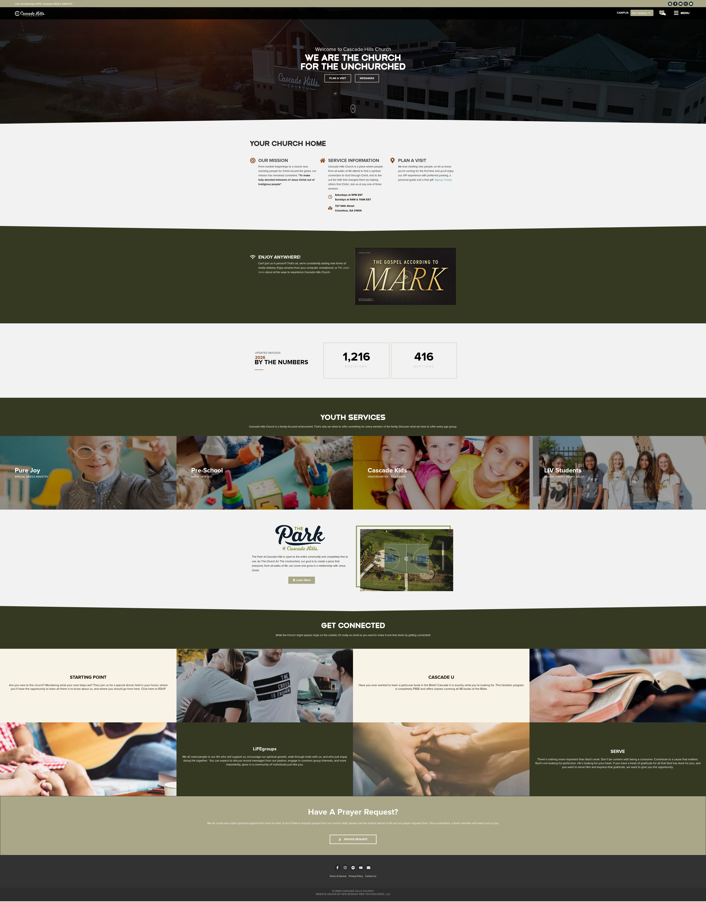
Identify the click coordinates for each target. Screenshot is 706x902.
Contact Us (370, 876)
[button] (681, 12)
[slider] (405, 293)
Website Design (326, 894)
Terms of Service (338, 876)
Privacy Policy (356, 876)
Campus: (623, 12)
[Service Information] (322, 160)
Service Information (353, 160)
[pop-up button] (445, 299)
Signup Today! (443, 180)
